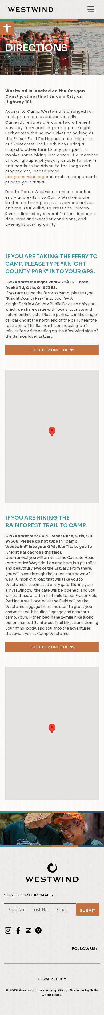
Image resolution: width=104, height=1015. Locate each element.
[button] (52, 431)
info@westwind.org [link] (25, 176)
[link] (7, 28)
